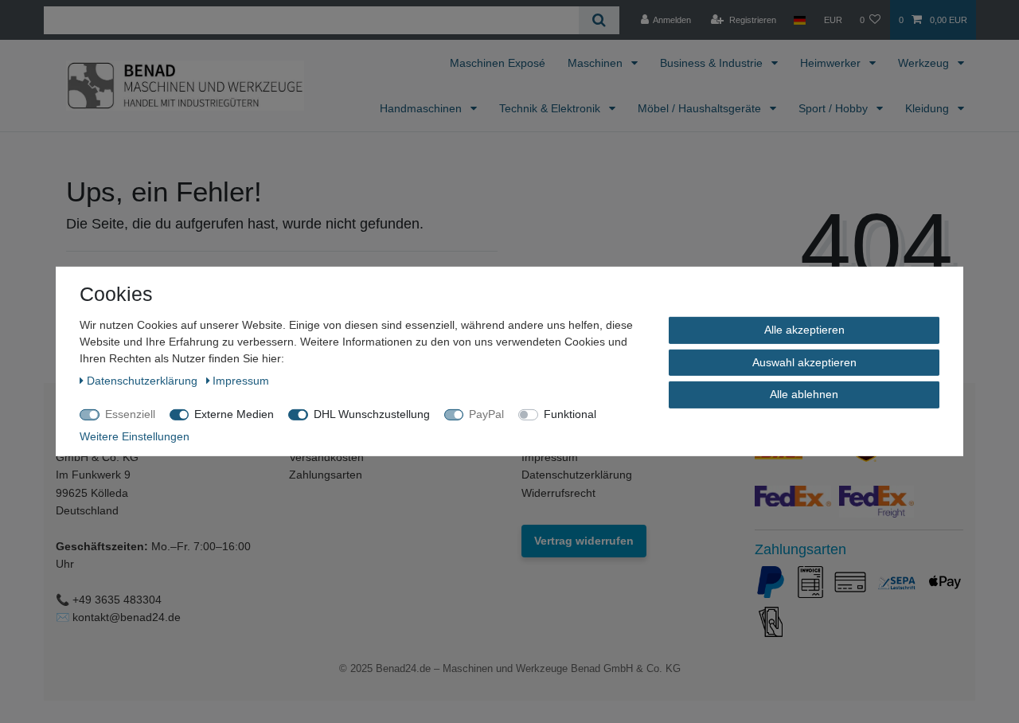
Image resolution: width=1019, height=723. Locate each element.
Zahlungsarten (325, 474)
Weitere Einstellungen (134, 436)
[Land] (799, 20)
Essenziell (130, 414)
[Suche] (599, 20)
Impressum (549, 457)
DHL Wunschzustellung (372, 414)
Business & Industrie (713, 63)
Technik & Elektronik (551, 108)
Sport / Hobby (834, 108)
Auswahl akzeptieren (804, 361)
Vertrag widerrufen (584, 540)
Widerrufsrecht (558, 493)
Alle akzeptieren (804, 329)
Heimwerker (832, 63)
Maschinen (597, 63)
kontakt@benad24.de (126, 617)
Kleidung (928, 108)
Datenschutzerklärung (576, 474)
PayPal (486, 414)
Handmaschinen (422, 108)
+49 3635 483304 (117, 599)
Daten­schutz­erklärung (144, 380)
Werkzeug (925, 63)
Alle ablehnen (804, 394)
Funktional (570, 414)
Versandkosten (326, 457)
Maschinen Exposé (497, 63)
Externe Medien (234, 414)
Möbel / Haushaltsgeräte (701, 108)
